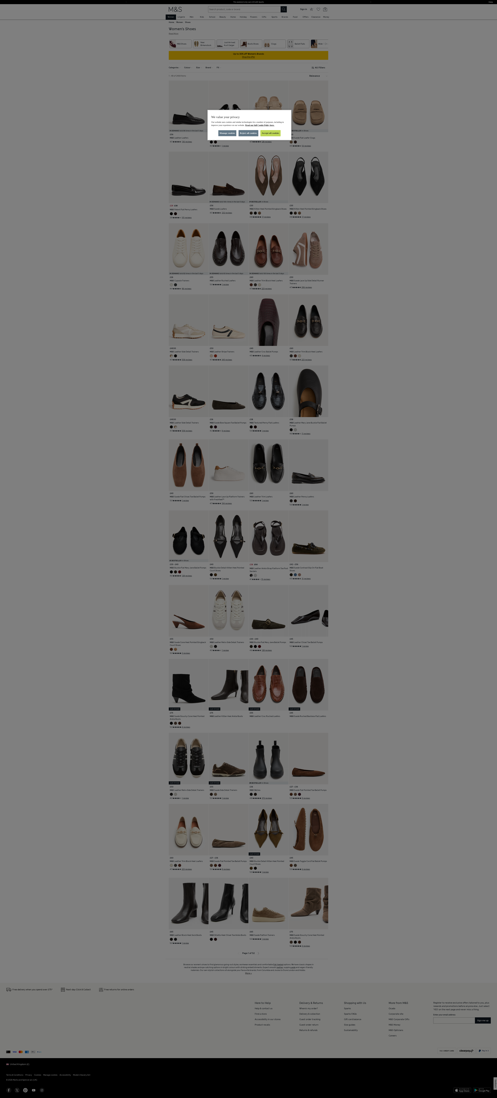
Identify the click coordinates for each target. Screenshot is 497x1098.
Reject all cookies (248, 133)
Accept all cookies (270, 133)
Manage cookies (227, 133)
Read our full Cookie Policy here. (259, 125)
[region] (249, 125)
